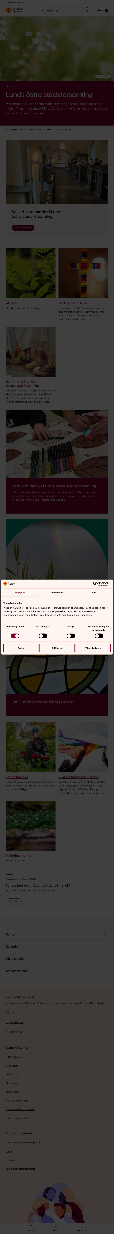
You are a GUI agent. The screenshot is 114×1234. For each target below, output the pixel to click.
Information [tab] (57, 592)
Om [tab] (94, 592)
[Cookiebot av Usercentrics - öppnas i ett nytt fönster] (98, 584)
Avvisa (21, 648)
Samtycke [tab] (20, 592)
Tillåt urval (57, 648)
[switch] (43, 635)
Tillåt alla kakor (93, 648)
